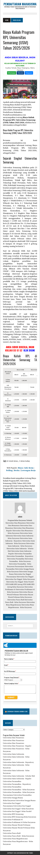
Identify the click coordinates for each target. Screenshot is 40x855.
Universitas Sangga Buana (24, 569)
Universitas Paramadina (23, 554)
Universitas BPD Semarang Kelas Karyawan (19, 817)
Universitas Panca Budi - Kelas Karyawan (18, 836)
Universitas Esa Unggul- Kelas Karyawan (20, 579)
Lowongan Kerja (28, 470)
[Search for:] (20, 626)
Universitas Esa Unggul (22, 574)
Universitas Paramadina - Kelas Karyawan (19, 789)
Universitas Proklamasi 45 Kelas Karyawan (19, 822)
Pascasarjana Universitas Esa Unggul (20, 577)
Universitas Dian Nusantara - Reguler (17, 746)
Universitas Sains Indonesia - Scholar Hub (19, 776)
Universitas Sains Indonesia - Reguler (17, 778)
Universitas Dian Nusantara (16, 523)
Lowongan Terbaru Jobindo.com (17, 711)
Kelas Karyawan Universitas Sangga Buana (19, 800)
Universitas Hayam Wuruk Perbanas (16, 825)
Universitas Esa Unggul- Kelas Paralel (20, 582)
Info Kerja (28, 468)
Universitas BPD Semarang (13, 814)
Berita (16, 470)
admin (20, 516)
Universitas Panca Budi (15, 600)
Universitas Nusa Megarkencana (15, 838)
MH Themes (30, 853)
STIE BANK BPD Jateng (14, 584)
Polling (9, 470)
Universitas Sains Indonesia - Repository (18, 762)
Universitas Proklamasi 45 (13, 819)
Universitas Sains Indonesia (13, 754)
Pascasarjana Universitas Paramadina (17, 795)
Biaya (20, 468)
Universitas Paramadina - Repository (20, 556)
